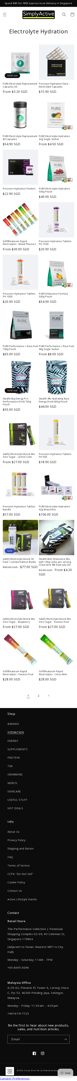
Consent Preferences (15, 1078)
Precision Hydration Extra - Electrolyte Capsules (54, 85)
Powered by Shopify (51, 1070)
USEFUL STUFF (17, 800)
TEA (10, 766)
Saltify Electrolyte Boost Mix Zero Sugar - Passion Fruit (55, 620)
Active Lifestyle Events (22, 899)
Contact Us (14, 890)
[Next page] (48, 695)
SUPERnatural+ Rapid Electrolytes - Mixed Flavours (19, 243)
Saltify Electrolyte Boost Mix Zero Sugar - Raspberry (19, 620)
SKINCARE (14, 791)
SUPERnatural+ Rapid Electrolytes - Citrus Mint (53, 673)
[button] (5, 14)
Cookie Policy (16, 882)
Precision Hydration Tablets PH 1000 (19, 295)
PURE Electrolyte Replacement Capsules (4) (20, 85)
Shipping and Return (20, 848)
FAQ (10, 857)
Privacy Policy (16, 840)
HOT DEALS (15, 808)
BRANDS (13, 724)
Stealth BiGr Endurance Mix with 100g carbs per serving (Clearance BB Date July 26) (55, 562)
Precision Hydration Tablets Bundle (19, 508)
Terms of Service (18, 865)
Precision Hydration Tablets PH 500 (55, 455)
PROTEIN (13, 757)
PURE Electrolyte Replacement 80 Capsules (20, 138)
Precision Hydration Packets (19, 188)
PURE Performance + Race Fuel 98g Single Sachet (56, 348)
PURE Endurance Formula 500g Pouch (53, 295)
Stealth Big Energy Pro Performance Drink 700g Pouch (17, 401)
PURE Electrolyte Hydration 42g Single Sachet (54, 138)
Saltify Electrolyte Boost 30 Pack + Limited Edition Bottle (19, 560)
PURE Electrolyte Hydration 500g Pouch (54, 190)
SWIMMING (15, 774)
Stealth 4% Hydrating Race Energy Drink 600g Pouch (54, 400)
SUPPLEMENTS (17, 749)
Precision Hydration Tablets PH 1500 (55, 243)
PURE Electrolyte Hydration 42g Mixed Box (54, 508)
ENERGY (12, 741)
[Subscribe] (65, 1039)
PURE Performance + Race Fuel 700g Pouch (20, 348)
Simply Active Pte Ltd (33, 1070)
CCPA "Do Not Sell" (20, 874)
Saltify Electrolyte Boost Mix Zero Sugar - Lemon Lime (19, 455)
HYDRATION (15, 732)
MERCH (12, 783)
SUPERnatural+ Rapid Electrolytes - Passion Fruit (18, 673)
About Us (13, 831)
